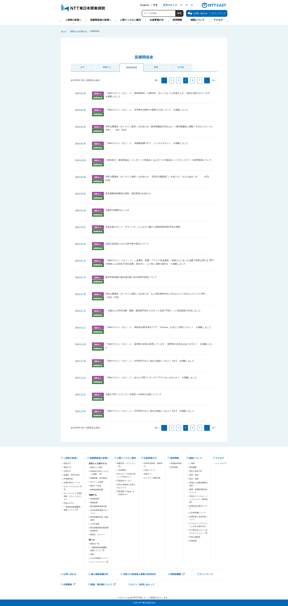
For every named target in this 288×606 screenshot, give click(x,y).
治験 (92, 554)
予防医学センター (124, 481)
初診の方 (67, 463)
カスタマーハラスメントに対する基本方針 (198, 524)
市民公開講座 (194, 537)
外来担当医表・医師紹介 (153, 464)
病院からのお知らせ (78, 31)
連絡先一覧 (94, 544)
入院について (149, 470)
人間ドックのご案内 (126, 458)
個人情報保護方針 (99, 574)
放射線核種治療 (96, 490)
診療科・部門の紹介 (72, 475)
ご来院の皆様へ (70, 458)
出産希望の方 (150, 458)
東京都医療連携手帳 (98, 506)
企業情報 (69, 584)
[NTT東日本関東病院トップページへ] (83, 10)
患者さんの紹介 (96, 467)
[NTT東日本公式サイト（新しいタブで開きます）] (214, 7)
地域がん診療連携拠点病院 (198, 484)
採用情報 (174, 458)
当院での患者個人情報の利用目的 (139, 574)
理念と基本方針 (195, 471)
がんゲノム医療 (96, 482)
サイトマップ (219, 13)
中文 (155, 5)
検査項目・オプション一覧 (126, 464)
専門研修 (174, 467)
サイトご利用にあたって (143, 584)
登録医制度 (94, 499)
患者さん (107, 67)
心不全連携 (94, 524)
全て (82, 67)
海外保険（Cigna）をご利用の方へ (125, 492)
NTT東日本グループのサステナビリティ (198, 532)
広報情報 (193, 541)
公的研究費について (197, 513)
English (144, 5)
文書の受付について (72, 483)
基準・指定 (193, 475)
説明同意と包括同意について (198, 518)
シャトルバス (221, 463)
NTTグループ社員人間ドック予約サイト (126, 475)
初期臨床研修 (176, 463)
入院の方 (67, 471)
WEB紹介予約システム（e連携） (99, 473)
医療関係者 (131, 67)
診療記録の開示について (198, 507)
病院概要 (193, 467)
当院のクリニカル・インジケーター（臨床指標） (198, 499)
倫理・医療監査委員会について (198, 490)
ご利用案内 (121, 470)
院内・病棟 (193, 479)
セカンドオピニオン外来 (73, 487)
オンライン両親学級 (152, 478)
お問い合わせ (69, 574)
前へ (157, 80)
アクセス (220, 458)
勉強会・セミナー (97, 534)
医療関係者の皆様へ (99, 458)
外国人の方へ (69, 503)
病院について (195, 458)
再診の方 (67, 467)
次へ (214, 80)
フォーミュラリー (99, 562)
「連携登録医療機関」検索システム (73, 508)
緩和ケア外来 (95, 486)
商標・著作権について (103, 584)
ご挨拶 (192, 463)
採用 (156, 67)
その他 (180, 67)
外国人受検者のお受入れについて (126, 486)
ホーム (63, 31)
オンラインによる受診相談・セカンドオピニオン (73, 496)
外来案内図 (68, 479)
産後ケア (147, 474)
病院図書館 (177, 574)
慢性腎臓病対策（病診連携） (99, 518)
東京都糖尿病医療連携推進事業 (99, 529)
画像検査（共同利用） (99, 478)
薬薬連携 (94, 503)
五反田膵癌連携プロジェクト (99, 511)
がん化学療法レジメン (99, 558)
